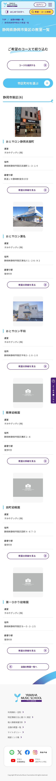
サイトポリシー (14, 732)
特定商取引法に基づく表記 (19, 717)
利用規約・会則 (14, 712)
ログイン (39, 4)
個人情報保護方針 (15, 722)
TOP (4, 19)
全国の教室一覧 (17, 19)
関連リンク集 (13, 737)
